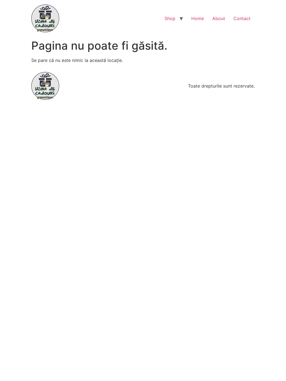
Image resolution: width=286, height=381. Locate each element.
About (218, 18)
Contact (242, 18)
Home (197, 18)
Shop (170, 18)
